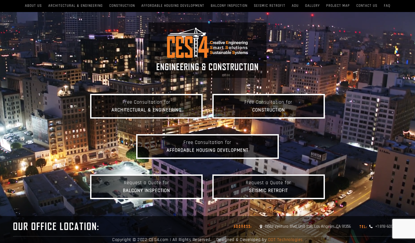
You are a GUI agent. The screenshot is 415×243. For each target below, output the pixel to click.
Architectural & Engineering (75, 6)
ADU (295, 6)
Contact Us (366, 6)
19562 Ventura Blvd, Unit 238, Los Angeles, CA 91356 (308, 226)
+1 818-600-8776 (381, 226)
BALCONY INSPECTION (229, 6)
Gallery (312, 6)
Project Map (338, 6)
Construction (122, 6)
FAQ (387, 6)
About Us (33, 6)
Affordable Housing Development (172, 6)
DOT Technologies (285, 240)
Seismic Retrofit (269, 6)
